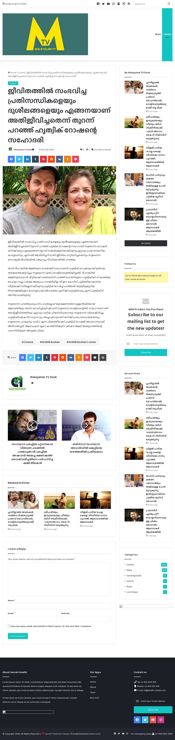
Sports (130, 581)
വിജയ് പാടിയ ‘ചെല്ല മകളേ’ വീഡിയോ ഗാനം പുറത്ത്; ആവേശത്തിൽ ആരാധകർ (94, 517)
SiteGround (94, 733)
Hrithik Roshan (51, 342)
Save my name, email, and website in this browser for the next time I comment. (51, 626)
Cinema (167, 34)
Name (11, 600)
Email (11, 613)
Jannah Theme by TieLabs (57, 733)
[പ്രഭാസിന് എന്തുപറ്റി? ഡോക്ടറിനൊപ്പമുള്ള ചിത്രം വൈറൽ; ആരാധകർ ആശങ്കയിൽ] (134, 214)
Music (129, 586)
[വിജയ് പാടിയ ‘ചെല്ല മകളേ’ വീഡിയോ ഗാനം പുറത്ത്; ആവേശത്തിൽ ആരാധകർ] (95, 500)
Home (13, 72)
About (93, 687)
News (158, 34)
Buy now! (94, 697)
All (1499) (145, 243)
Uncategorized (134, 575)
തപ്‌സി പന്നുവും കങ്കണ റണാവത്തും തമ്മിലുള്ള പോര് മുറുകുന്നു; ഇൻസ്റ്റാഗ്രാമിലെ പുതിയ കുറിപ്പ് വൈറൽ (155, 488)
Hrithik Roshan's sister (82, 342)
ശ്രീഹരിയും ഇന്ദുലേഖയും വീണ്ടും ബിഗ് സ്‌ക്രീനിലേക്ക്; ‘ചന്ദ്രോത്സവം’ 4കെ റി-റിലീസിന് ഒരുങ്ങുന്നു (57, 518)
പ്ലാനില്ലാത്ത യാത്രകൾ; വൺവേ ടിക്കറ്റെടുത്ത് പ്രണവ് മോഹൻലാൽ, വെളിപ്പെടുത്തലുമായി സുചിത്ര (21, 518)
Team (92, 692)
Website (65, 613)
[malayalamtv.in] (45, 34)
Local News (132, 592)
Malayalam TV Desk (23, 149)
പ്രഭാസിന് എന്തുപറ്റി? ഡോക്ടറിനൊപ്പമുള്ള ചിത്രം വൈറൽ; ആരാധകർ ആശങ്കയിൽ (156, 220)
